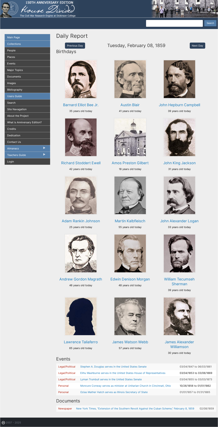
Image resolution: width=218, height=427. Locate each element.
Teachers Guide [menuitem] (15, 155)
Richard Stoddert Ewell (81, 163)
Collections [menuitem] (14, 43)
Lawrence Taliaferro (81, 342)
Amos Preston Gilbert (130, 163)
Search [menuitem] (11, 102)
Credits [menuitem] (11, 128)
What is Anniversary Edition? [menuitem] (24, 122)
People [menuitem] (11, 50)
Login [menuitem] (10, 161)
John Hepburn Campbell (179, 105)
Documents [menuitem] (14, 76)
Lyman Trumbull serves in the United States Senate (111, 379)
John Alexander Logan (179, 221)
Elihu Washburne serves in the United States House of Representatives (122, 373)
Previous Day (75, 45)
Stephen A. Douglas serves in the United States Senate (113, 366)
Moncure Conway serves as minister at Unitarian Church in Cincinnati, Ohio (125, 385)
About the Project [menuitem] (18, 115)
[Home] (109, 8)
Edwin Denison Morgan (130, 279)
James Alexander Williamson (179, 344)
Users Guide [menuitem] (14, 96)
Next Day (197, 45)
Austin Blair (130, 105)
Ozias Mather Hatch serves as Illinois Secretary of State (114, 392)
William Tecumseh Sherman (179, 281)
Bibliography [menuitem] (14, 89)
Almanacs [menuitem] (12, 149)
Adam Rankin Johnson (81, 221)
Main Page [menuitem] (13, 37)
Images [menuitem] (11, 83)
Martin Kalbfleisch (130, 221)
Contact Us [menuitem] (14, 142)
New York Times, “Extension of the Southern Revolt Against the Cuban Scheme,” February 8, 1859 (135, 408)
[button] (80, 97)
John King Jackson (179, 163)
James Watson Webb (130, 342)
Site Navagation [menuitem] (16, 109)
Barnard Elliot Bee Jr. (80, 105)
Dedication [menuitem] (13, 135)
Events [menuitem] (11, 63)
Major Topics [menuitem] (15, 70)
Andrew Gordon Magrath (80, 279)
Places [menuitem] (11, 57)
